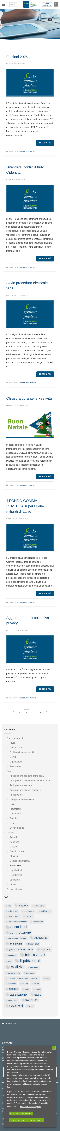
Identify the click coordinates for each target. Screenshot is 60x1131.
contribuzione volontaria (17, 938)
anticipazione (39, 906)
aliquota (23, 905)
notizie (17, 967)
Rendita (14, 818)
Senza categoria (15, 889)
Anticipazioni (16, 795)
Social (13, 4)
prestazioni (30, 973)
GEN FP (14, 757)
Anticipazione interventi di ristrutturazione (30, 780)
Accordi (13, 837)
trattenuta (31, 1000)
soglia (27, 989)
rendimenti (12, 984)
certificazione (46, 911)
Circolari (14, 847)
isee (9, 962)
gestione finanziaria (21, 949)
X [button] (54, 1047)
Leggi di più (45, 143)
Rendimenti (15, 813)
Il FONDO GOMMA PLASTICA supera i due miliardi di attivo (25, 506)
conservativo (38, 922)
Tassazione (15, 766)
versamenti (16, 1005)
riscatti (36, 984)
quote (47, 978)
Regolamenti (16, 875)
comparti (29, 916)
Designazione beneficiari (22, 799)
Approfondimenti (15, 738)
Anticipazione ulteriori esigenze (25, 790)
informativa (12, 955)
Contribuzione (17, 851)
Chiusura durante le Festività (29, 398)
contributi (18, 927)
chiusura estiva (13, 916)
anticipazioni (13, 911)
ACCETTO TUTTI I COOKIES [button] (21, 1113)
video (31, 1006)
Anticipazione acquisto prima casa (27, 776)
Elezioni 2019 (33, 944)
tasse (37, 994)
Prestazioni (15, 809)
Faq (9, 771)
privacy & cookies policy (30, 1106)
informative (35, 954)
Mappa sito (11, 1023)
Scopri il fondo (17, 828)
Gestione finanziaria (20, 861)
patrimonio (34, 968)
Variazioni (15, 880)
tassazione (18, 994)
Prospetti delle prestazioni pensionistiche (23, 978)
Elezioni (14, 856)
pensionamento (14, 973)
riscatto (13, 988)
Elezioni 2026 (17, 57)
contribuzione (20, 932)
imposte (45, 949)
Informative (24, 151)
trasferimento (13, 1000)
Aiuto (12, 743)
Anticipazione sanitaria (21, 785)
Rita (12, 823)
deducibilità (40, 937)
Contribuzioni (16, 747)
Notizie (33, 151)
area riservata (29, 911)
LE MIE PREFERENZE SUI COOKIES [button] (26, 1120)
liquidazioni (30, 961)
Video (13, 884)
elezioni (16, 943)
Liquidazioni (16, 762)
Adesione (14, 842)
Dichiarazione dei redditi (22, 752)
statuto (38, 989)
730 (9, 906)
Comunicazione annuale (17, 922)
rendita (25, 984)
